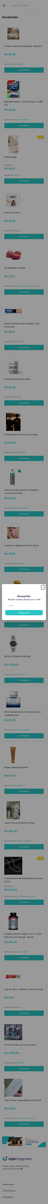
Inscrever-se (24, 612)
